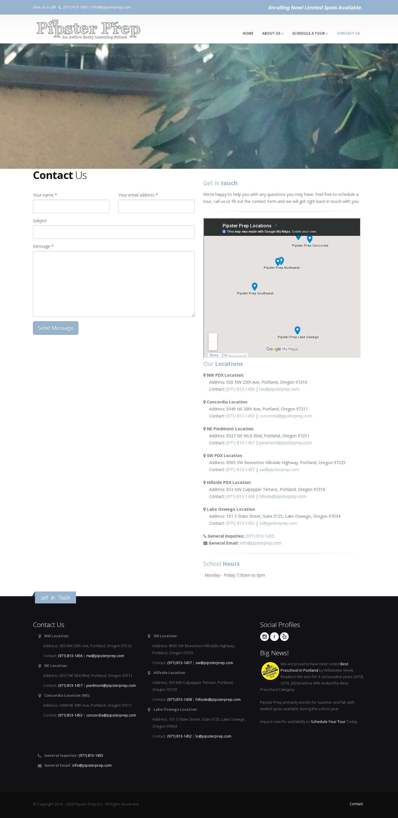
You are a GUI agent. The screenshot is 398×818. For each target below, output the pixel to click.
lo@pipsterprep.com (278, 523)
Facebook (274, 636)
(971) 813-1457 (240, 442)
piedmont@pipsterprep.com (285, 442)
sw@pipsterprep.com (279, 469)
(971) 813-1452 (240, 523)
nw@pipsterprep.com (279, 389)
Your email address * (138, 195)
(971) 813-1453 (240, 416)
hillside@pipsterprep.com (282, 496)
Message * (43, 246)
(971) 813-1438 (240, 496)
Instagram (264, 636)
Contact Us (348, 33)
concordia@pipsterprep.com (285, 416)
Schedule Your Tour (328, 721)
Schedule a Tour (309, 33)
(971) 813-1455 (75, 7)
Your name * (45, 195)
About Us (271, 33)
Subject (40, 220)
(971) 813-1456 (240, 389)
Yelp (284, 636)
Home (248, 33)
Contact (356, 803)
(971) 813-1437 (240, 469)
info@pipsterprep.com (111, 7)
